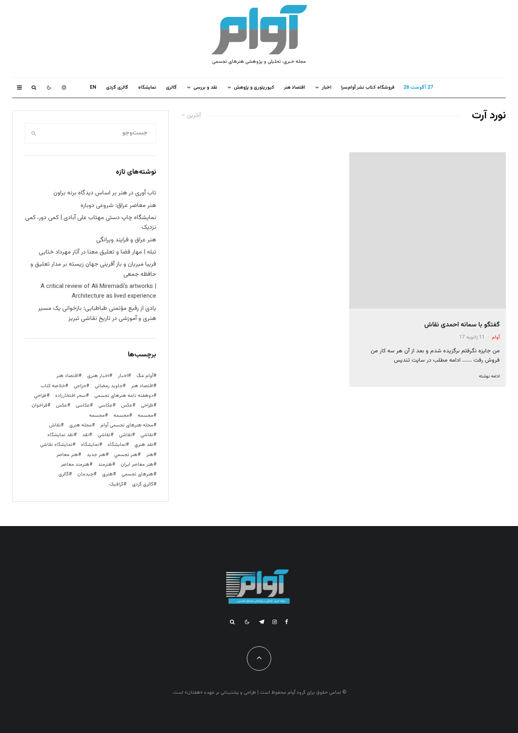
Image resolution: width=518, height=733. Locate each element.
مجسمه (145, 415)
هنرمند (105, 464)
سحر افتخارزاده (70, 395)
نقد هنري (143, 444)
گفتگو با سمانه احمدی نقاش (462, 325)
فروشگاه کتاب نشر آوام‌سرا (368, 87)
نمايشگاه (147, 87)
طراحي (40, 395)
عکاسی (105, 405)
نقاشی (146, 435)
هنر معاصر (67, 454)
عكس (126, 405)
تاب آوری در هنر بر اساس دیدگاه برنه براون (104, 193)
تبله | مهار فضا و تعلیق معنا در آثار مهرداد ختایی (97, 252)
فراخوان (39, 405)
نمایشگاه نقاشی (56, 444)
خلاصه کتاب (52, 386)
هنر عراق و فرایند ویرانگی (126, 240)
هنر (149, 454)
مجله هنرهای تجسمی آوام (126, 425)
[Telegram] (261, 621)
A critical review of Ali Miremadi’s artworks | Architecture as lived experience (98, 291)
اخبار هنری (98, 375)
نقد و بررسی (205, 87)
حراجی (80, 386)
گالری (171, 87)
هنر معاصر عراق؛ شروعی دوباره (118, 205)
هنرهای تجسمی (137, 474)
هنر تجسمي (126, 454)
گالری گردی (117, 87)
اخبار (326, 87)
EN (93, 87)
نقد (85, 435)
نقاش (55, 425)
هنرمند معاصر (75, 464)
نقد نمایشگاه (60, 435)
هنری (107, 474)
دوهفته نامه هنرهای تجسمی (123, 395)
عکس (61, 405)
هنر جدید (96, 454)
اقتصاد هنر (294, 87)
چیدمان (85, 474)
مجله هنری (80, 425)
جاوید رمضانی (109, 386)
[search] (33, 133)
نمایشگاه (90, 444)
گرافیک (116, 484)
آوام (496, 337)
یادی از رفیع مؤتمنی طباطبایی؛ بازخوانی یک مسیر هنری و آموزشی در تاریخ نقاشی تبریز (97, 313)
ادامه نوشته (489, 376)
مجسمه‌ (97, 415)
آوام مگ (144, 375)
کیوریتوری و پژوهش (254, 87)
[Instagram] (64, 87)
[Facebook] (286, 621)
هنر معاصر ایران (137, 464)
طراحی (147, 405)
